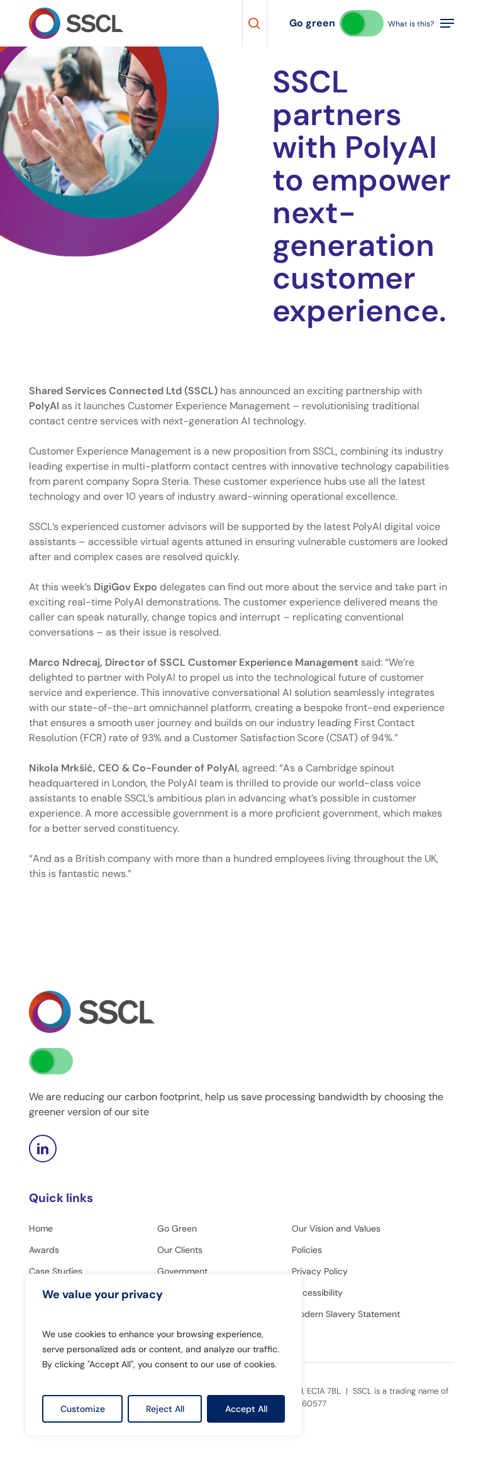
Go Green (177, 1228)
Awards (44, 1249)
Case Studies (55, 1271)
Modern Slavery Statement (346, 1314)
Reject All (165, 1408)
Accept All (246, 1408)
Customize (82, 1408)
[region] (163, 1355)
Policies (307, 1249)
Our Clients (180, 1249)
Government (182, 1271)
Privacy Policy (320, 1271)
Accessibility (317, 1292)
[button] (447, 23)
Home (41, 1228)
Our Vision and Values (336, 1228)
